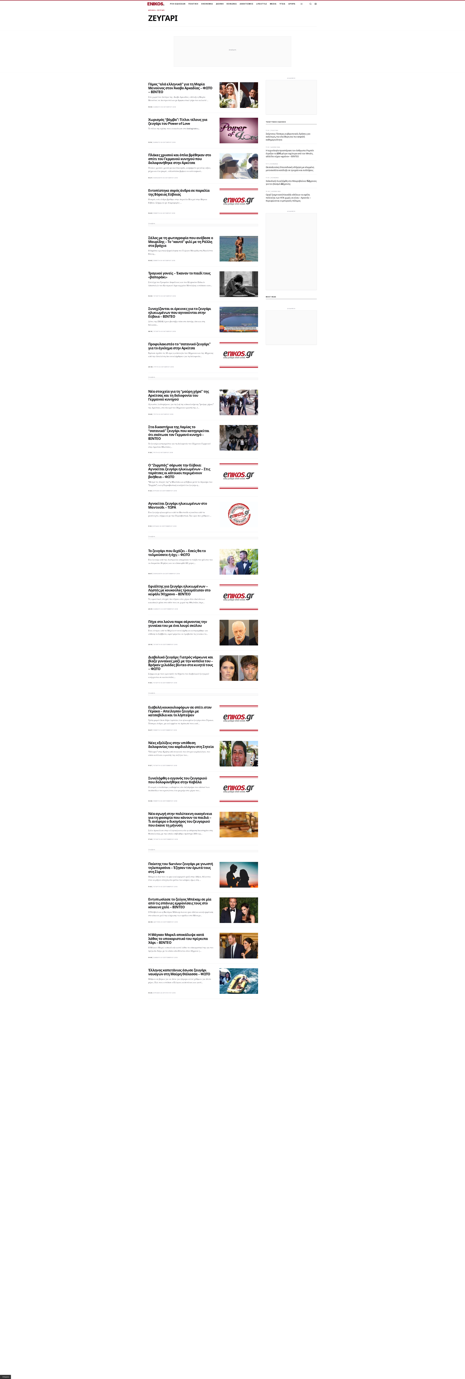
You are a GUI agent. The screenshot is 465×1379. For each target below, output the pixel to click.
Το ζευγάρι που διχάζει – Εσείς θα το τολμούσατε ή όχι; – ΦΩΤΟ (177, 553)
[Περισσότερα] (301, 4)
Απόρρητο (5, 1377)
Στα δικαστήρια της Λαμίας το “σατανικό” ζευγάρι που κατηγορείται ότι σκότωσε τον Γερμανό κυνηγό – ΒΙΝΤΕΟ (178, 433)
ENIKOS (155, 4)
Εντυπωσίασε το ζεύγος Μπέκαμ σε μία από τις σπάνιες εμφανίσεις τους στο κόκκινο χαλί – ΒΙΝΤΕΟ (179, 903)
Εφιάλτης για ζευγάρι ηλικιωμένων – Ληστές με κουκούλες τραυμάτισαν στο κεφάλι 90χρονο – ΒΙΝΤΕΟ (179, 590)
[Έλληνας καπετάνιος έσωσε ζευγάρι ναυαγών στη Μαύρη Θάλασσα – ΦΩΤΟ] (239, 981)
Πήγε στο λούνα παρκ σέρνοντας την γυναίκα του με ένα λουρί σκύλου (177, 624)
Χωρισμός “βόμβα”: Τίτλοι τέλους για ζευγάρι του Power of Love (177, 122)
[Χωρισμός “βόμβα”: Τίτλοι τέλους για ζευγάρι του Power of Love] (239, 130)
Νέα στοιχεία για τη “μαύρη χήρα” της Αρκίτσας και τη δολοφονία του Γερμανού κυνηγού (178, 395)
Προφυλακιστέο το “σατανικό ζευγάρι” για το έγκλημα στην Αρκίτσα (179, 346)
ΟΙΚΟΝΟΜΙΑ (207, 4)
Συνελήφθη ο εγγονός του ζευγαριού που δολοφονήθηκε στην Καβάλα (177, 780)
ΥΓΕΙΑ (282, 4)
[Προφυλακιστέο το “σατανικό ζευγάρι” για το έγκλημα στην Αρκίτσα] (239, 355)
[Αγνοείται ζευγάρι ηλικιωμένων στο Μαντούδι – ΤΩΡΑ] (239, 514)
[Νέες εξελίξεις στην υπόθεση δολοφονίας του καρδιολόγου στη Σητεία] (239, 754)
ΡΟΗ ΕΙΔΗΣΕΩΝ (178, 4)
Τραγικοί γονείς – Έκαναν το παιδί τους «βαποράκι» (179, 275)
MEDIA (273, 4)
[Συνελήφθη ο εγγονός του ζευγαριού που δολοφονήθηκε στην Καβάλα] (239, 789)
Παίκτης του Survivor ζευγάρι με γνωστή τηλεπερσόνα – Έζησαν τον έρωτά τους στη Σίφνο (180, 868)
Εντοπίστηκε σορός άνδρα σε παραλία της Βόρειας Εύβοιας (178, 192)
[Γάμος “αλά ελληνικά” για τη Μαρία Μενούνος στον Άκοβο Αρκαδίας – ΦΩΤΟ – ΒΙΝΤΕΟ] (239, 95)
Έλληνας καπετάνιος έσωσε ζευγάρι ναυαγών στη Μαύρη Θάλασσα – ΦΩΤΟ (179, 972)
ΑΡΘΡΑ (291, 4)
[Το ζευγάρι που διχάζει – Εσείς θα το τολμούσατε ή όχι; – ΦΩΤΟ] (239, 562)
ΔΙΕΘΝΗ (220, 4)
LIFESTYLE (261, 4)
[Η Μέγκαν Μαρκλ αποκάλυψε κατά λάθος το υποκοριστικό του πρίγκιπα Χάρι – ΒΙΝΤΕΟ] (239, 945)
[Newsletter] (315, 4)
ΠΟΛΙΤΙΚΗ (193, 4)
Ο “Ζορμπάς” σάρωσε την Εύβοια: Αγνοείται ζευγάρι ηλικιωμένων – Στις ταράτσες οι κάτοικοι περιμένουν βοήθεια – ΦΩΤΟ (179, 471)
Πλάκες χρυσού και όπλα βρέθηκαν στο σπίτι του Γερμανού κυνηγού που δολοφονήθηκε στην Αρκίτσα (179, 159)
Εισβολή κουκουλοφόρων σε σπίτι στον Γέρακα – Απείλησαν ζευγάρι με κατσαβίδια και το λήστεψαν (180, 711)
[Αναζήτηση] (310, 4)
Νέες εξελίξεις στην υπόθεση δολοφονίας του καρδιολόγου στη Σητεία (181, 745)
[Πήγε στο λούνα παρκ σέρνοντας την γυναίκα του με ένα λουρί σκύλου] (239, 632)
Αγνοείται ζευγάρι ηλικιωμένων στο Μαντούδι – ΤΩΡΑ (177, 505)
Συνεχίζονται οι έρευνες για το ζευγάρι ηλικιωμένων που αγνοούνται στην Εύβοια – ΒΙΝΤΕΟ (179, 313)
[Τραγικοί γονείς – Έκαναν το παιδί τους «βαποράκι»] (239, 284)
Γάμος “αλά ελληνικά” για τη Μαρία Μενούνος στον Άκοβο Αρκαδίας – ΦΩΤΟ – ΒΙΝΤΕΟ (180, 88)
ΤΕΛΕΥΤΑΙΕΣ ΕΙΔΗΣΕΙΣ (276, 122)
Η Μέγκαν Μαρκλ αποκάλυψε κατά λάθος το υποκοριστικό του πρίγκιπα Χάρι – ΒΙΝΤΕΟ (178, 939)
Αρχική (151, 10)
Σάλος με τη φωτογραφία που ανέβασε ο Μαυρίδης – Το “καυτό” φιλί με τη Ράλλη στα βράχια (180, 242)
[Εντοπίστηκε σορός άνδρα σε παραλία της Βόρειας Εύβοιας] (239, 201)
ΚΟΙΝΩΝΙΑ (232, 4)
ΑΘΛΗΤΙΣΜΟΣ (246, 4)
